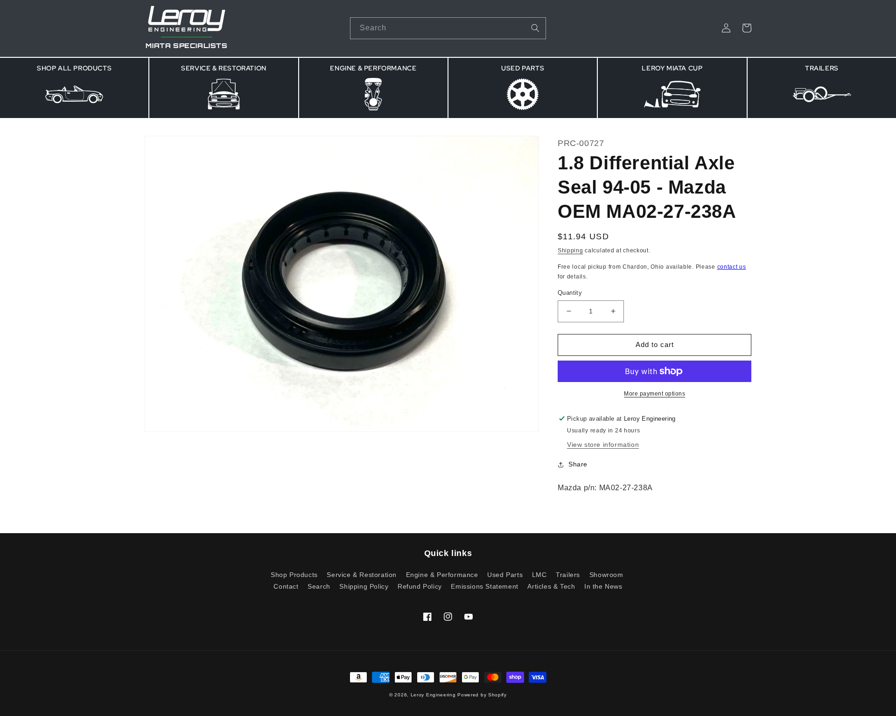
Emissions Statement (484, 586)
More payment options (654, 393)
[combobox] (448, 28)
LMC (539, 574)
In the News (603, 586)
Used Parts (505, 574)
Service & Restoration (362, 574)
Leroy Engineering (433, 694)
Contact (285, 586)
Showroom (606, 574)
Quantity (570, 292)
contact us (731, 267)
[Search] (535, 28)
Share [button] (578, 464)
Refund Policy (420, 586)
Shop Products (294, 574)
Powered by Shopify (482, 694)
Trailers (568, 574)
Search (319, 586)
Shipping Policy (363, 586)
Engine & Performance (442, 574)
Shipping (570, 250)
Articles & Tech (551, 586)
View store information (603, 444)
